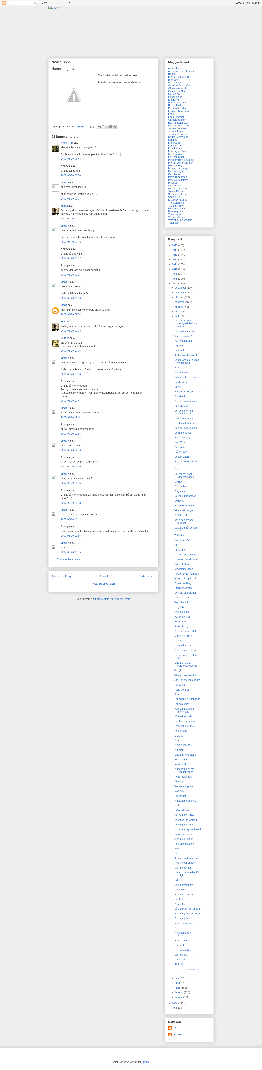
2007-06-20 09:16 (71, 241)
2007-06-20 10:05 (71, 350)
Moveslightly (175, 165)
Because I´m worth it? (186, 819)
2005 (175, 1008)
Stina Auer (174, 197)
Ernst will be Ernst (184, 726)
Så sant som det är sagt (187, 908)
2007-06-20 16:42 (71, 519)
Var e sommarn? (183, 336)
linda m (65, 338)
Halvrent (179, 350)
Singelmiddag (182, 437)
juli (177, 311)
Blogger (146, 1062)
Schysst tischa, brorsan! (187, 391)
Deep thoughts (182, 432)
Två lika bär (180, 899)
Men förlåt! (180, 442)
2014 (175, 250)
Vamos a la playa (183, 786)
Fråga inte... (180, 491)
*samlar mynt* (182, 372)
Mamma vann (182, 597)
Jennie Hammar (177, 128)
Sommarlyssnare (183, 885)
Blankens (173, 79)
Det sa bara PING (184, 815)
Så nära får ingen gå (185, 401)
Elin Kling (173, 99)
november (181, 292)
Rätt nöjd (179, 964)
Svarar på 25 (181, 540)
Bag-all (172, 74)
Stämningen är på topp (187, 913)
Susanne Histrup (177, 200)
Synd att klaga (182, 564)
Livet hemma (175, 148)
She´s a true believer (186, 650)
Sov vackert (180, 486)
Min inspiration (176, 157)
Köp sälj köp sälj (183, 716)
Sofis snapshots (177, 194)
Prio (176, 694)
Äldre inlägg (147, 576)
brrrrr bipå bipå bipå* (186, 578)
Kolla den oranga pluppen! (184, 521)
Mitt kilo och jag (183, 867)
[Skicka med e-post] (99, 127)
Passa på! (179, 684)
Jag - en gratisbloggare (187, 680)
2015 (175, 245)
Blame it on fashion (179, 76)
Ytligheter (173, 222)
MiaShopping (175, 154)
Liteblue (178, 735)
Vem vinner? (181, 602)
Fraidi (171, 114)
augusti (179, 306)
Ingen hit (179, 345)
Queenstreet (175, 185)
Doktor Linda (181, 456)
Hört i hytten (181, 759)
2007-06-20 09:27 (71, 274)
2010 (175, 269)
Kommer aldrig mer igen (187, 858)
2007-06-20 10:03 (71, 330)
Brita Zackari (175, 82)
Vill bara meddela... (185, 800)
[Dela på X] (107, 127)
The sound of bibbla (185, 959)
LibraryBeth (174, 142)
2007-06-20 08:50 (71, 175)
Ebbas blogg (175, 96)
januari (179, 997)
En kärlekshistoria (184, 894)
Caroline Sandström (179, 85)
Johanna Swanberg (179, 134)
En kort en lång (182, 583)
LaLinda (172, 139)
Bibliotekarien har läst (186, 505)
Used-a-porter (176, 211)
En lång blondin (177, 108)
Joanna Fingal (176, 131)
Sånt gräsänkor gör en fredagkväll (186, 361)
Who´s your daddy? (185, 862)
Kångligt (179, 781)
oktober (179, 297)
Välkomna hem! (183, 340)
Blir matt (178, 750)
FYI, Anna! (180, 549)
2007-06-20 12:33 (71, 433)
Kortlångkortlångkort (185, 355)
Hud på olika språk (184, 843)
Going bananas (183, 834)
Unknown (177, 1034)
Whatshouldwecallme (180, 220)
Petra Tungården (177, 177)
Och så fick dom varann (187, 377)
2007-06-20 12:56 (71, 450)
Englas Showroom (178, 111)
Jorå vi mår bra (182, 950)
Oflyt (176, 545)
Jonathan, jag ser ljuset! (187, 829)
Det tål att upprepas (185, 496)
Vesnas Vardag (176, 217)
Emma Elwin (175, 105)
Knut (177, 740)
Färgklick (179, 945)
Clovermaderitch (177, 88)
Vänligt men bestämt (185, 675)
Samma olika (181, 612)
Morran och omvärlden (180, 162)
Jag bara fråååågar (185, 721)
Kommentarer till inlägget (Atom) (113, 599)
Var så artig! (174, 214)
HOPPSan (180, 621)
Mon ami (179, 791)
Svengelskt (180, 954)
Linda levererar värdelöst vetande (185, 664)
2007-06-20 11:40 (71, 417)
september (181, 302)
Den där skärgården (185, 592)
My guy (178, 481)
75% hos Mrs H (182, 515)
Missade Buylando (184, 418)
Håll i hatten (181, 940)
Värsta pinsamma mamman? (184, 710)
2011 (175, 264)
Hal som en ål (182, 616)
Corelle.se (174, 94)
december (181, 287)
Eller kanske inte (177, 102)
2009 (175, 274)
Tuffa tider (179, 535)
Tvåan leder (181, 451)
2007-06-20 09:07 (71, 218)
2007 (175, 283)
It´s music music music (186, 559)
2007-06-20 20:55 (71, 552)
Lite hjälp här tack (184, 423)
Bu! (176, 928)
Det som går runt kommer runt (183, 412)
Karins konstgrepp (178, 137)
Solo (177, 469)
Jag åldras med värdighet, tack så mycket (185, 323)
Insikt (177, 805)
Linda (64, 305)
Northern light (175, 171)
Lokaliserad (180, 889)
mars (178, 987)
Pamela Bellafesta (178, 180)
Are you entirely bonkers (181, 71)
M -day (178, 640)
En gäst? (179, 607)
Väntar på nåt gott (184, 510)
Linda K (65, 182)
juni (177, 316)
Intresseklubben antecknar (183, 934)
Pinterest (173, 182)
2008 (175, 278)
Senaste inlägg (61, 576)
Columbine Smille (178, 91)
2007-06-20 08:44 (71, 158)
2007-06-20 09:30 (71, 298)
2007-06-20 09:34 (71, 314)
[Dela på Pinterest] (115, 127)
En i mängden (182, 918)
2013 (175, 255)
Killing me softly (183, 635)
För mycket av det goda (187, 699)
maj (177, 978)
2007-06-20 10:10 (71, 374)
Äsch (177, 848)
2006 (175, 1003)
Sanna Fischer (176, 191)
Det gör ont (180, 447)
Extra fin (178, 880)
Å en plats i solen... (184, 839)
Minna (64, 205)
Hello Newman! (183, 776)
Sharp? (178, 367)
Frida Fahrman (176, 117)
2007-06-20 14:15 (71, 483)
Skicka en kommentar (69, 559)
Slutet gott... (180, 396)
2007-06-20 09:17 (71, 258)
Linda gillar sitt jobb (185, 754)
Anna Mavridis (176, 68)
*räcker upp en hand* (186, 554)
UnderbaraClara (177, 208)
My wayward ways (178, 168)
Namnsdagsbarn (183, 645)
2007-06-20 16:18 (71, 503)
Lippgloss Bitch (176, 145)
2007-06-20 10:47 (71, 400)
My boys (179, 501)
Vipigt (177, 670)
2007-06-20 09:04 (71, 198)
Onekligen (174, 174)
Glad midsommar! (184, 588)
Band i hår (180, 904)
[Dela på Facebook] (111, 127)
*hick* (177, 386)
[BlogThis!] (103, 127)
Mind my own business (181, 159)
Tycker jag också (183, 824)
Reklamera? (181, 730)
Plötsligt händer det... (186, 631)
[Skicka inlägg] (92, 126)
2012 (175, 259)
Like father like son (184, 331)
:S (175, 853)
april (177, 982)
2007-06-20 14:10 (71, 466)
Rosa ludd (180, 764)
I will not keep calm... (179, 125)
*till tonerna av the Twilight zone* (184, 770)
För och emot (181, 704)
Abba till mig (181, 626)
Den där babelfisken (185, 428)
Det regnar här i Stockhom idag (184, 475)
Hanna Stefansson (178, 122)
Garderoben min (177, 119)
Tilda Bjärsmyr (176, 205)
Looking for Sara (177, 151)
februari (179, 992)
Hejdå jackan (181, 382)
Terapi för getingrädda (186, 573)
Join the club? (182, 405)
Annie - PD (67, 142)
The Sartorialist (176, 202)
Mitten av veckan (183, 923)
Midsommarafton (183, 569)
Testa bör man (182, 689)
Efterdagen (180, 796)
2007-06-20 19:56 (71, 535)
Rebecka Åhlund (177, 188)
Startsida (105, 576)
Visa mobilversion (103, 583)
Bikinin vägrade (183, 745)
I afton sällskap (182, 810)
